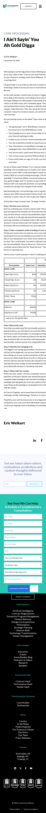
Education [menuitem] (23, 651)
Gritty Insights (23, 645)
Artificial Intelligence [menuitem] (23, 611)
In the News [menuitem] (23, 724)
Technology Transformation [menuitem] (23, 633)
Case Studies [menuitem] (23, 702)
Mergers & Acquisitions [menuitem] (23, 622)
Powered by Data (23, 675)
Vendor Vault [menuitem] (23, 687)
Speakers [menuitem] (23, 665)
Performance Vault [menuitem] (23, 684)
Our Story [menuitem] (23, 732)
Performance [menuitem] (23, 625)
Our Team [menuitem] (23, 735)
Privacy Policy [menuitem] (15, 809)
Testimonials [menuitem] (23, 705)
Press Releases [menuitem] (23, 738)
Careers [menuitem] (23, 721)
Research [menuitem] (23, 663)
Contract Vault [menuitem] (23, 681)
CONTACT (28, 6)
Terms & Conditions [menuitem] (30, 809)
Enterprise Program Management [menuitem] (23, 616)
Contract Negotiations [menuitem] (23, 613)
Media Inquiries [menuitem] (23, 726)
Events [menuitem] (23, 654)
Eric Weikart (11, 57)
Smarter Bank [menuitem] (23, 630)
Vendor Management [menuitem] (23, 636)
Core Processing (16, 33)
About (23, 715)
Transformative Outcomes (23, 696)
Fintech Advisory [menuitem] (23, 619)
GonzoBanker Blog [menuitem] (23, 657)
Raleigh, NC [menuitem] (23, 756)
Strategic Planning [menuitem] (23, 627)
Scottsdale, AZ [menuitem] (23, 753)
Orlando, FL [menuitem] (23, 759)
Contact (23, 747)
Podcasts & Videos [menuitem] (23, 660)
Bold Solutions (23, 604)
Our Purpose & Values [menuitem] (23, 729)
